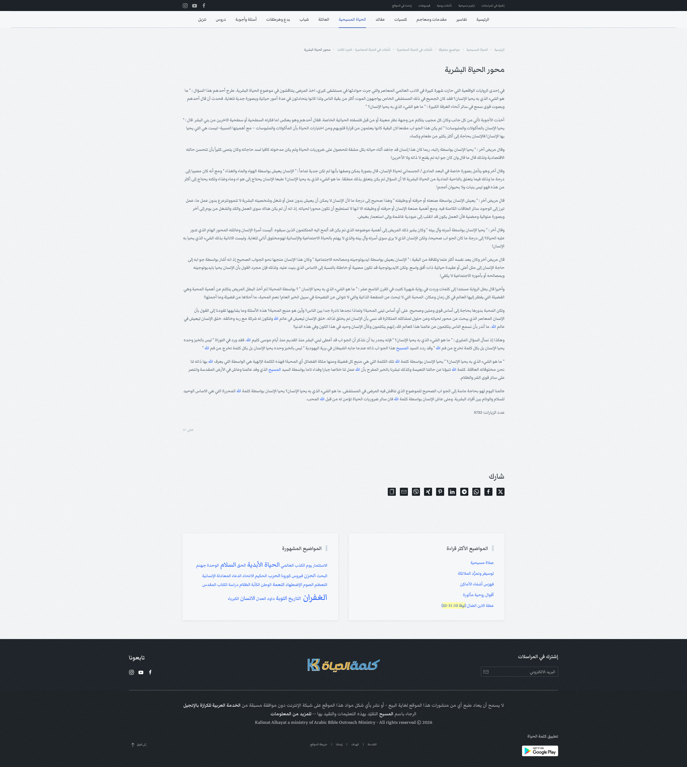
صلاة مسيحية (482, 562)
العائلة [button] (323, 19)
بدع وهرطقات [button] (278, 19)
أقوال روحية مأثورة (478, 595)
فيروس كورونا (291, 576)
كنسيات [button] (400, 19)
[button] (392, 492)
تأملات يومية (444, 5)
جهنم (201, 565)
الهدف (355, 744)
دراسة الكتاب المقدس (220, 584)
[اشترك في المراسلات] (486, 672)
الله (276, 318)
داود (270, 598)
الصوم (308, 584)
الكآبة (255, 584)
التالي (190, 430)
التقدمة (372, 744)
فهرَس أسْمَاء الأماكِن (477, 584)
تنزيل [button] (202, 19)
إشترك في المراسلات (493, 5)
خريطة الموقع (318, 744)
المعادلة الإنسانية (216, 576)
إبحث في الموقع (402, 5)
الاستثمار (319, 565)
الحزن (309, 575)
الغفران (314, 597)
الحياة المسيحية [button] (352, 19)
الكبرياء (233, 598)
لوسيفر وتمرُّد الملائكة (476, 573)
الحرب (273, 575)
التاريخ (294, 598)
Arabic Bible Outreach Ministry (344, 722)
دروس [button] (221, 19)
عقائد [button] (380, 19)
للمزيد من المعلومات (291, 713)
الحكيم (260, 576)
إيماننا (339, 744)
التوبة (281, 598)
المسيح (402, 348)
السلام (227, 565)
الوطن (266, 584)
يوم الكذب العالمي (296, 565)
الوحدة (212, 565)
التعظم (320, 584)
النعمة (278, 584)
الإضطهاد (293, 584)
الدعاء (236, 576)
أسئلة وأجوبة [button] (246, 19)
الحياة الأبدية (263, 565)
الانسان (247, 598)
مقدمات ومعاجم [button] (431, 19)
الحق (241, 565)
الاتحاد (248, 576)
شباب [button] (304, 19)
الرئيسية (482, 19)
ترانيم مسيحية (466, 5)
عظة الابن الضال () (467, 605)
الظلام (244, 584)
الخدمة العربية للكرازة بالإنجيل (212, 705)
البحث (321, 576)
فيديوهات (424, 5)
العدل (260, 598)
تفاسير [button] (461, 19)
